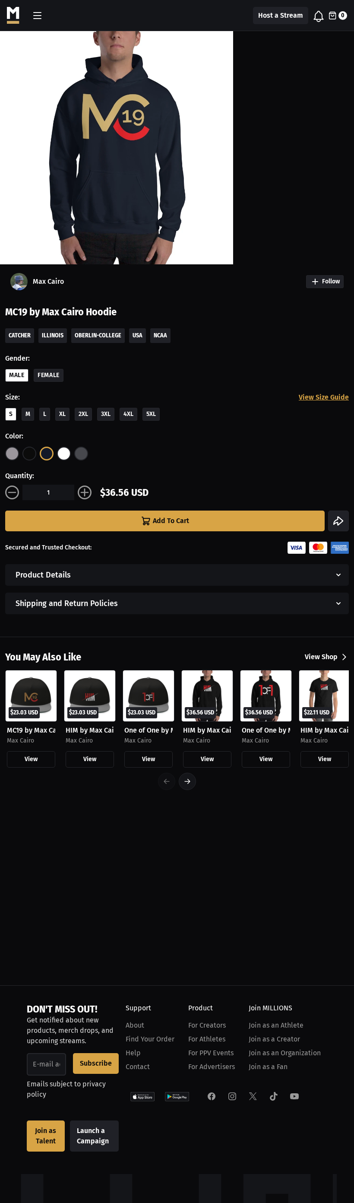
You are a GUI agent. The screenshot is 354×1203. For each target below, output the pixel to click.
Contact (138, 1067)
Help (133, 1053)
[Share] (338, 521)
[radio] (12, 453)
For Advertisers (211, 1067)
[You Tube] (294, 1096)
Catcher (20, 335)
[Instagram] (232, 1096)
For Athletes (206, 1039)
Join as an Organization (285, 1053)
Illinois (52, 335)
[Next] (187, 781)
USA (137, 335)
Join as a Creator (274, 1039)
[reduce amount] (12, 492)
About (135, 1025)
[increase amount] (85, 492)
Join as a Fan (268, 1067)
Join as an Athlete (276, 1025)
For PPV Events (211, 1053)
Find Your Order (150, 1039)
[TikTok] (274, 1096)
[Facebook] (211, 1096)
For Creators (207, 1025)
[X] (253, 1096)
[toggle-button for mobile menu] (37, 15)
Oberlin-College (98, 335)
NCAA (160, 335)
